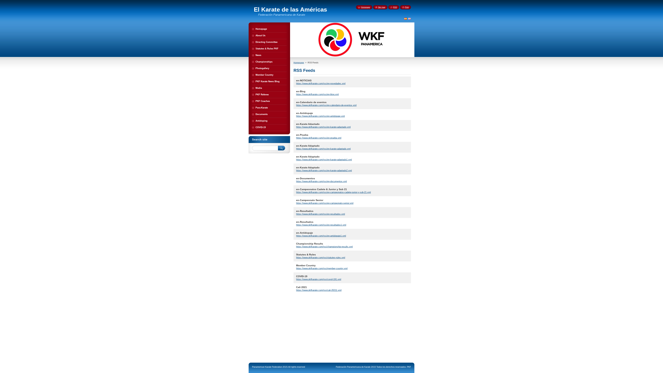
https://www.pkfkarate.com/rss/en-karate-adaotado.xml (323, 127)
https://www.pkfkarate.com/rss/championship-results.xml (324, 246)
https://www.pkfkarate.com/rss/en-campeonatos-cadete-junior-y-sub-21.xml (333, 192)
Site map (381, 7)
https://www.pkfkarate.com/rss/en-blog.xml (317, 94)
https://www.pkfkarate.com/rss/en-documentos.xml (321, 181)
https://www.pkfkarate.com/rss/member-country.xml (322, 268)
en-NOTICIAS (303, 80)
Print (407, 7)
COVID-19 (301, 276)
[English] (409, 18)
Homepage (299, 63)
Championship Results (309, 243)
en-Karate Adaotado (308, 124)
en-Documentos (305, 178)
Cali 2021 (301, 287)
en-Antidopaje (304, 113)
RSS (395, 7)
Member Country (306, 265)
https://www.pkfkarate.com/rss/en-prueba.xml (318, 138)
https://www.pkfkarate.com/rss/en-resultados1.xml (321, 225)
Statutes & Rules (306, 254)
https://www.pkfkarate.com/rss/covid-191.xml (318, 279)
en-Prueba (302, 134)
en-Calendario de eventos (311, 102)
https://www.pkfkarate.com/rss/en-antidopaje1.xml (321, 236)
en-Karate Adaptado (308, 145)
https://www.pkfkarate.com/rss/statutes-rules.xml (320, 257)
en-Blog (300, 91)
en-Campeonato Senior (309, 200)
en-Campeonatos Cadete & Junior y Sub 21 (321, 189)
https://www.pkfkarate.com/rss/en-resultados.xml (320, 214)
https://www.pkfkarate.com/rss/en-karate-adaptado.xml (323, 148)
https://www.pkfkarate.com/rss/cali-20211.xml (319, 290)
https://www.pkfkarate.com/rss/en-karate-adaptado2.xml (324, 170)
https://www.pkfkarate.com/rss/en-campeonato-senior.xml (324, 203)
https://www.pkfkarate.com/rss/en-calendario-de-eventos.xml (326, 105)
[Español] (405, 18)
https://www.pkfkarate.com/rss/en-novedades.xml (320, 83)
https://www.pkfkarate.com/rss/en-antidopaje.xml (320, 116)
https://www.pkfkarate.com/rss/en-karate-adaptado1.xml (324, 159)
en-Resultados (304, 211)
